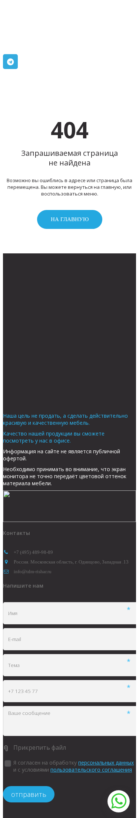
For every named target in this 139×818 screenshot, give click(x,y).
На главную (70, 219)
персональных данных (106, 762)
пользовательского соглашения (91, 769)
